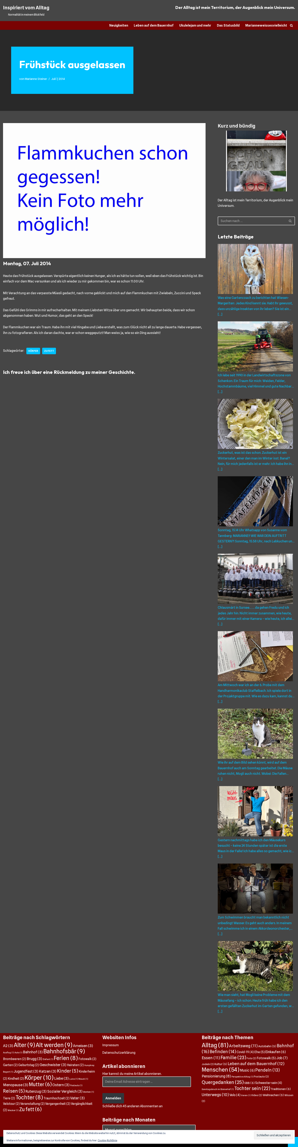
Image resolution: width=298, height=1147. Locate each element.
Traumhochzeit (57, 1098)
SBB (249, 1083)
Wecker (13, 1110)
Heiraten (75, 1065)
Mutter (40, 1084)
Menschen (220, 1069)
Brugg (34, 1058)
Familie (233, 1057)
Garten (10, 1065)
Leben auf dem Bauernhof (154, 25)
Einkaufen (275, 1052)
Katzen (47, 1071)
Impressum (110, 1045)
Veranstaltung (32, 1104)
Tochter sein (252, 1088)
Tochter (29, 1097)
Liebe (61, 1078)
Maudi (83, 1079)
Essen (211, 1057)
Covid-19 (245, 1052)
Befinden (223, 1051)
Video (256, 1095)
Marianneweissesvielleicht (266, 25)
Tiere (9, 1098)
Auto (18, 1052)
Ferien (66, 1058)
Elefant (48, 1059)
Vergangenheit (57, 1104)
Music (247, 1070)
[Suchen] (291, 25)
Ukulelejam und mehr (195, 25)
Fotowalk (87, 1059)
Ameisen (83, 1045)
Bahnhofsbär (64, 1051)
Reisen (14, 1091)
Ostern (61, 1085)
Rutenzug (36, 1091)
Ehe (259, 1052)
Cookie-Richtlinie (107, 1140)
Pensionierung (216, 1076)
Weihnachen (273, 1095)
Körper (33, 350)
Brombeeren (14, 1059)
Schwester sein (268, 1083)
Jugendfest (26, 1071)
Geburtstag (28, 1065)
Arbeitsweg (243, 1045)
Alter (24, 1045)
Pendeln (267, 1070)
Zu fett (49, 350)
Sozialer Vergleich (65, 1091)
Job (281, 1058)
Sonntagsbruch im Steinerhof (218, 1089)
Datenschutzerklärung (118, 1053)
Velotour (11, 1104)
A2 (8, 1045)
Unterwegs (215, 1094)
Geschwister (53, 1064)
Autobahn (267, 1046)
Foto (251, 1058)
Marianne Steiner (36, 78)
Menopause (15, 1085)
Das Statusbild (228, 25)
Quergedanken (223, 1082)
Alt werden (54, 1045)
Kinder (67, 1071)
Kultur (220, 1064)
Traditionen (281, 1089)
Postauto (76, 1085)
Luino (73, 1079)
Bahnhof (33, 1052)
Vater (77, 1098)
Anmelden (113, 1098)
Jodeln (208, 1064)
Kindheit (16, 1078)
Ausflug (8, 1052)
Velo (234, 1095)
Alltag (215, 1045)
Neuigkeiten (118, 25)
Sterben (88, 1092)
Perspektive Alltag (242, 1076)
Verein (246, 1095)
